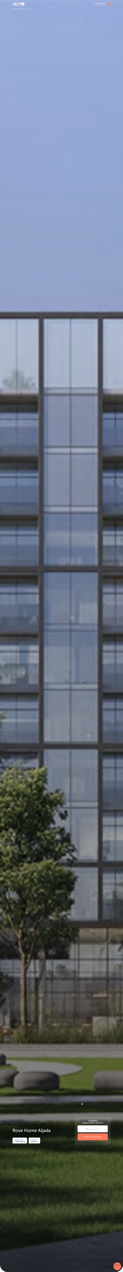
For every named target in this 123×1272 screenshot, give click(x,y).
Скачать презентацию (92, 1137)
